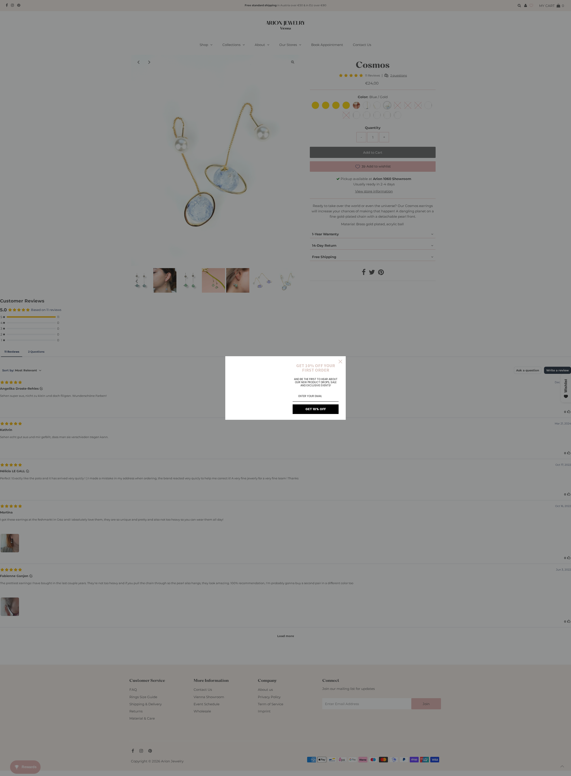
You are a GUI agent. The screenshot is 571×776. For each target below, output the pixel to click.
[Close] (340, 361)
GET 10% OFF (315, 409)
